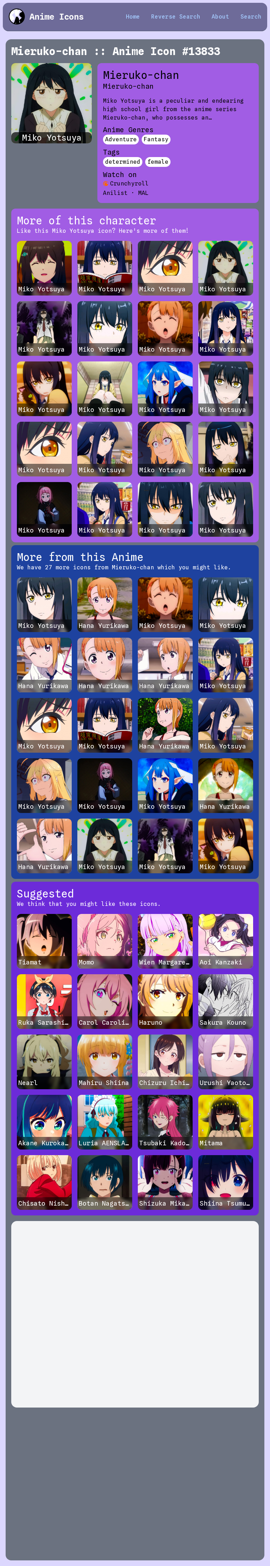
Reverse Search (175, 16)
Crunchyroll (129, 183)
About (220, 16)
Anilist (115, 193)
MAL (143, 193)
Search (251, 16)
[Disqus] (135, 1314)
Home (133, 16)
